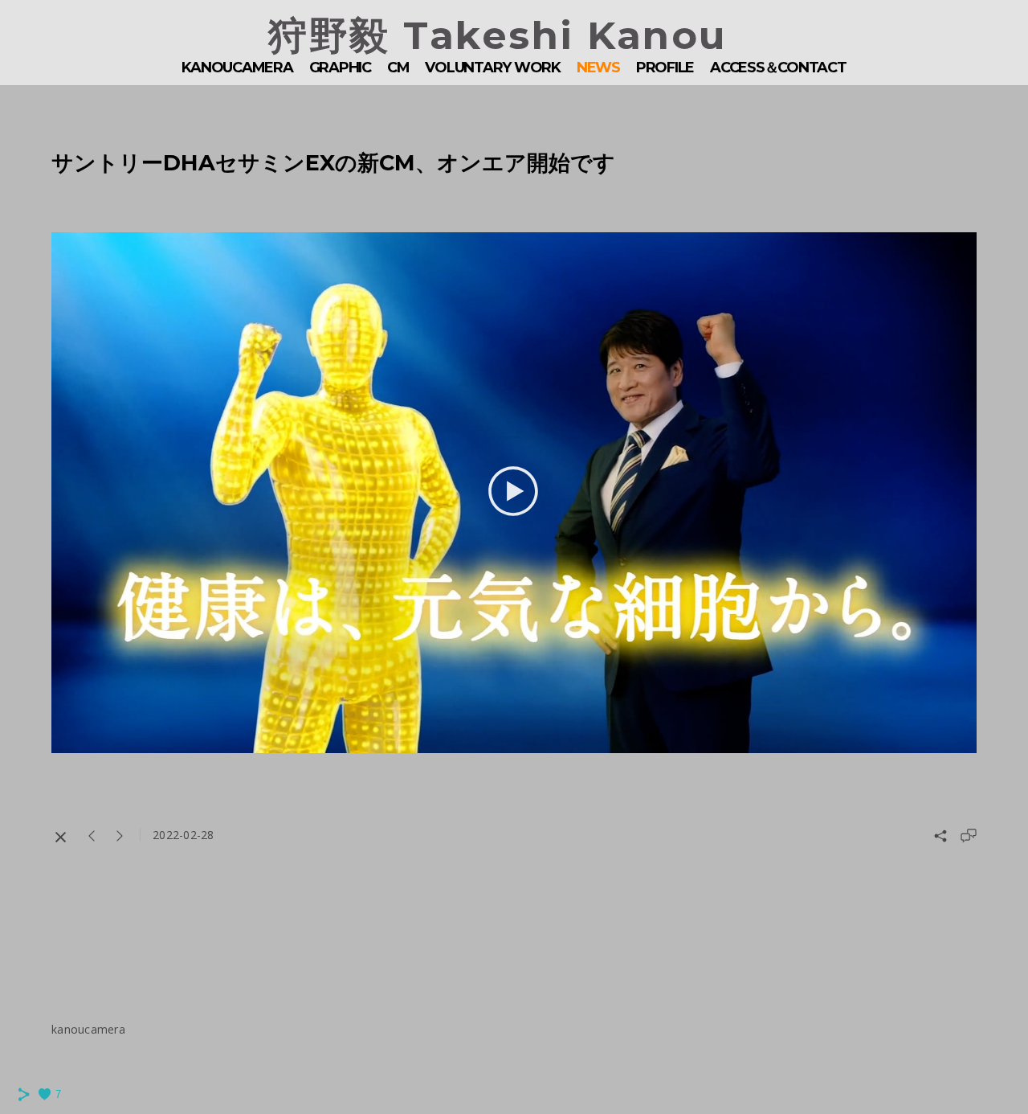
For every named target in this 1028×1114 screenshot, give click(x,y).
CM (398, 67)
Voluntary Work (493, 67)
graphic (340, 67)
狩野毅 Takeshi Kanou (498, 35)
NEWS (598, 67)
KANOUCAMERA (237, 67)
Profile (665, 67)
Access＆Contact (778, 67)
